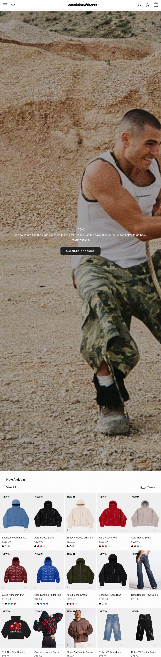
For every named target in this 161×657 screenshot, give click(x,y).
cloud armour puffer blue (47, 595)
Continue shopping (80, 250)
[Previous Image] (3, 517)
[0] (148, 5)
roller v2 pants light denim (110, 652)
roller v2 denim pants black (143, 652)
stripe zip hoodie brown (80, 652)
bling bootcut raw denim (144, 595)
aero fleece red (108, 537)
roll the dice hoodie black (13, 652)
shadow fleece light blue (13, 537)
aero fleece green (77, 595)
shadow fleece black (110, 595)
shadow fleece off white (80, 537)
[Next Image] (28, 517)
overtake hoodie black (46, 652)
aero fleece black (44, 537)
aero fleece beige (141, 537)
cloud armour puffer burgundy (13, 595)
